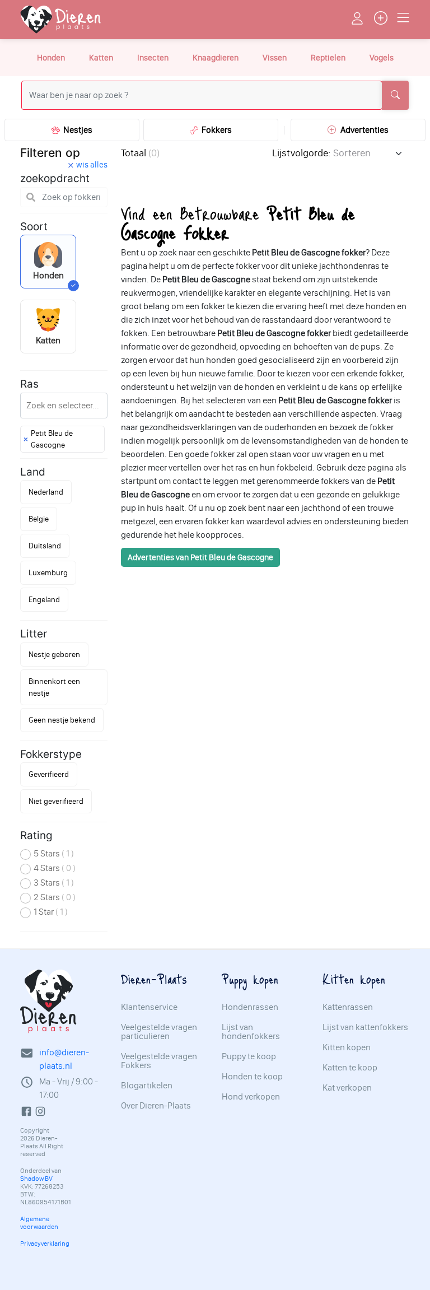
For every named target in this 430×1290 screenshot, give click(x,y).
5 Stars (54, 853)
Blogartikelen (146, 1085)
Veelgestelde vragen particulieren (159, 1032)
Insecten (153, 58)
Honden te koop (252, 1076)
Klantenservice (149, 1007)
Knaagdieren (216, 58)
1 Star (51, 911)
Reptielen (328, 58)
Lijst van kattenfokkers (365, 1027)
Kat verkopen (347, 1087)
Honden (51, 58)
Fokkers (215, 129)
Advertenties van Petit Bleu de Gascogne (200, 557)
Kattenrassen (347, 1007)
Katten (101, 58)
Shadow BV (36, 1178)
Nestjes (76, 129)
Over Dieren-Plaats (156, 1105)
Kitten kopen (346, 1047)
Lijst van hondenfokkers (251, 1032)
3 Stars (54, 882)
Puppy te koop (249, 1056)
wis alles (92, 165)
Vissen (275, 58)
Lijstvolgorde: (301, 153)
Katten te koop (349, 1067)
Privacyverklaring (44, 1243)
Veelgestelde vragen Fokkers (159, 1061)
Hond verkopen (251, 1096)
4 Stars (55, 868)
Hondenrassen (250, 1007)
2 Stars (55, 897)
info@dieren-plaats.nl (64, 1059)
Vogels (382, 58)
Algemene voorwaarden (39, 1223)
